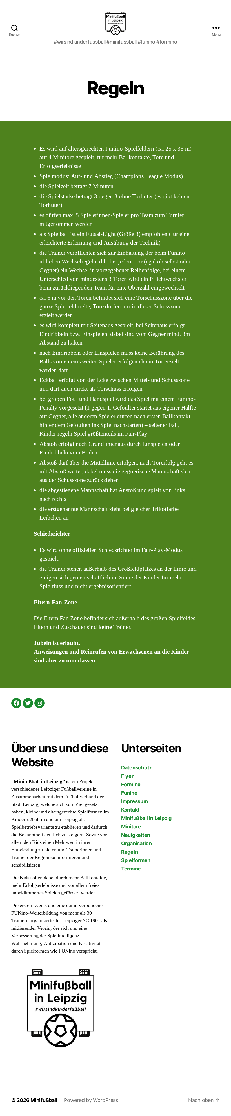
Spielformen (135, 860)
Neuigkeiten (135, 835)
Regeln (129, 852)
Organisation (136, 843)
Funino (129, 793)
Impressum (134, 801)
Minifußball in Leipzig (146, 818)
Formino (131, 784)
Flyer (127, 776)
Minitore (131, 826)
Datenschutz (136, 767)
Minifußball (43, 1100)
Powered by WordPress (91, 1100)
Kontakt (130, 810)
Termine (131, 869)
